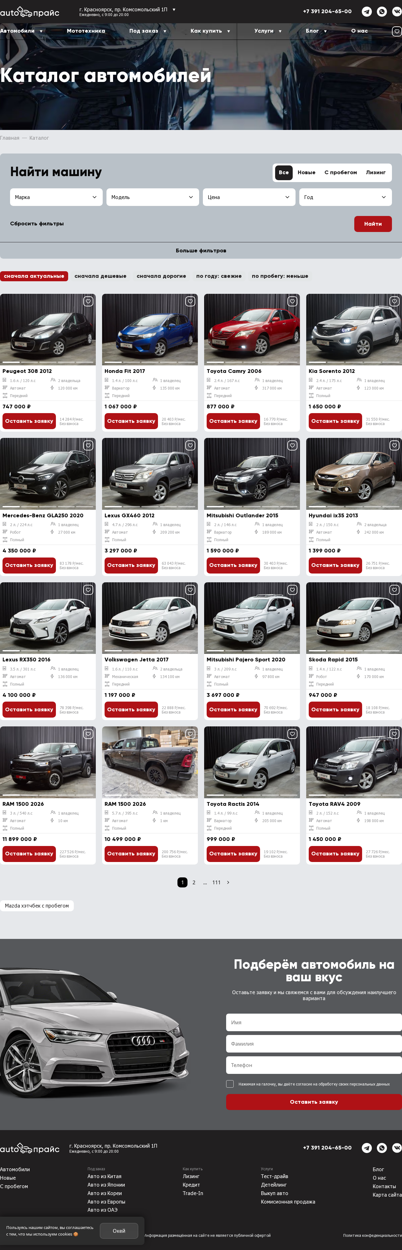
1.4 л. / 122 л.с (329, 669)
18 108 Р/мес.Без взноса (378, 709)
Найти (373, 224)
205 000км (272, 820)
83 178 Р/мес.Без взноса (72, 565)
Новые (307, 172)
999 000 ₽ (221, 839)
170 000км (374, 676)
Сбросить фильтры (37, 224)
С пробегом (340, 172)
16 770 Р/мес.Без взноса (276, 421)
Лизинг (376, 172)
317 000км (272, 388)
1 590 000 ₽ (223, 551)
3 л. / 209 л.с (225, 669)
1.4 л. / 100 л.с (125, 380)
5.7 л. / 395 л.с (125, 813)
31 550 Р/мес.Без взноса (378, 421)
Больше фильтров (201, 251)
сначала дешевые (100, 276)
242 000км (374, 532)
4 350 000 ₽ (19, 551)
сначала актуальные (34, 276)
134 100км (170, 676)
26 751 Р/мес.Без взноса (378, 565)
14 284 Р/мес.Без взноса (72, 421)
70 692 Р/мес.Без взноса (276, 709)
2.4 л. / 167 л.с (227, 380)
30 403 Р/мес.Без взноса (276, 565)
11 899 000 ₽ (20, 839)
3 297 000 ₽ (121, 551)
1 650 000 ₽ (325, 407)
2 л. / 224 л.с (21, 524)
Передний (19, 395)
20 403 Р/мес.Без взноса (174, 421)
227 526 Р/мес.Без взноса (73, 853)
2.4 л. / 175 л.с (329, 380)
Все (284, 172)
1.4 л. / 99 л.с (225, 813)
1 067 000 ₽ (121, 407)
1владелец (170, 380)
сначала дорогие (161, 276)
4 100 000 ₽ (19, 695)
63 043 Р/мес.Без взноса (174, 565)
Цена (214, 197)
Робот (15, 532)
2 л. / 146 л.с (225, 524)
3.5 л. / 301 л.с (22, 669)
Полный (323, 395)
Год (308, 197)
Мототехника (86, 31)
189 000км (272, 532)
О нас (359, 31)
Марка (22, 197)
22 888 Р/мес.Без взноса (174, 709)
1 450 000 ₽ (325, 839)
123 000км (374, 388)
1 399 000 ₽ (325, 551)
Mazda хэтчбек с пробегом (37, 905)
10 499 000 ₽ (123, 839)
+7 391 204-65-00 (327, 11)
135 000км (170, 388)
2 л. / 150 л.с (327, 524)
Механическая (125, 676)
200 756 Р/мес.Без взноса (175, 853)
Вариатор (120, 388)
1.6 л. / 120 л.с (22, 380)
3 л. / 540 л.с (21, 813)
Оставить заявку (29, 421)
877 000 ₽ (221, 407)
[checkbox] (230, 1084)
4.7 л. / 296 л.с (125, 524)
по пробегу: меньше (280, 276)
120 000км (68, 388)
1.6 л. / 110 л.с (125, 669)
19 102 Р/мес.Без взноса (276, 853)
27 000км (66, 532)
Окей (119, 1230)
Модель (120, 197)
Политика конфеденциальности (372, 1235)
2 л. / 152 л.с (327, 813)
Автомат (18, 388)
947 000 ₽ (323, 695)
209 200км (170, 532)
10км (63, 820)
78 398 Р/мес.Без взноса (72, 709)
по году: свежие (219, 276)
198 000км (374, 820)
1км (164, 820)
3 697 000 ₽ (223, 695)
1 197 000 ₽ (120, 695)
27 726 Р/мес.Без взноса (378, 853)
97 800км (271, 676)
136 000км (68, 676)
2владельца (69, 380)
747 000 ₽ (17, 407)
